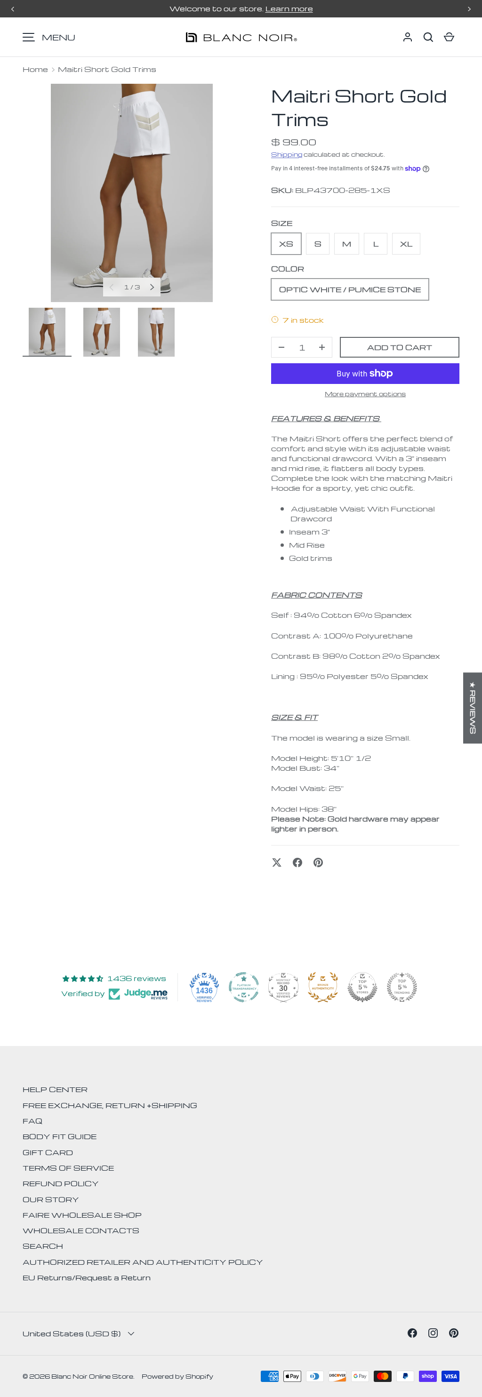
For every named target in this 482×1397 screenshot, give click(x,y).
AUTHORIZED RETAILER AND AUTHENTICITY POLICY (143, 1262)
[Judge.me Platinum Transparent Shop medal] (244, 987)
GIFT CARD (48, 1152)
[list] (132, 193)
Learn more (289, 8)
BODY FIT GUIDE (59, 1136)
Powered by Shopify (177, 1376)
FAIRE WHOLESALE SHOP (82, 1215)
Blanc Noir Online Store (92, 1376)
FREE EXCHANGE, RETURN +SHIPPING (110, 1105)
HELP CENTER (55, 1089)
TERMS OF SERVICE (68, 1168)
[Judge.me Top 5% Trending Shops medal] (402, 987)
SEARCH (43, 1246)
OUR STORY (51, 1199)
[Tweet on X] (276, 862)
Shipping (286, 154)
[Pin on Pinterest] (318, 862)
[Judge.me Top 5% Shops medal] (362, 987)
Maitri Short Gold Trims (107, 69)
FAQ (32, 1121)
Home (35, 69)
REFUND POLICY (61, 1183)
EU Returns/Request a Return (87, 1277)
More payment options (365, 394)
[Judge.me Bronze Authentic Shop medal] (323, 987)
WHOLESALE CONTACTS (81, 1230)
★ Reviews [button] (473, 708)
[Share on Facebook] (297, 862)
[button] (428, 37)
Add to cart (399, 347)
